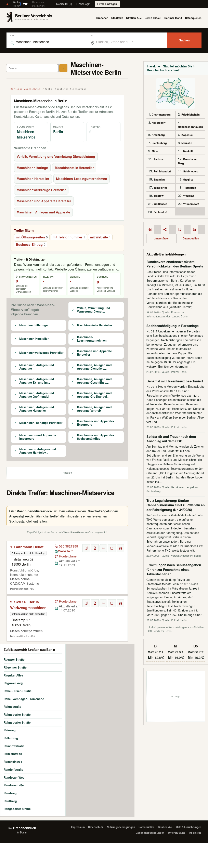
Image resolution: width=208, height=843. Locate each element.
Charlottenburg (161, 114)
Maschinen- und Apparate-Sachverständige (95, 436)
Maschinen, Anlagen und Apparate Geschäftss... (94, 380)
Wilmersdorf (191, 204)
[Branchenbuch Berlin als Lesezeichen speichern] (180, 229)
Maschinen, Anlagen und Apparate (43, 212)
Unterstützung (176, 832)
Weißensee (160, 204)
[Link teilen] (165, 229)
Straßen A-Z (165, 827)
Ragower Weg (13, 683)
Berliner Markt (173, 18)
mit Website (100, 237)
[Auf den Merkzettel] (95, 548)
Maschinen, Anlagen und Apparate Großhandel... (94, 394)
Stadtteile (117, 18)
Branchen (102, 18)
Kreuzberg (158, 135)
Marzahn (186, 143)
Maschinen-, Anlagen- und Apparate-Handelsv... (37, 451)
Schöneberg (190, 171)
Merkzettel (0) (64, 4)
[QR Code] (120, 548)
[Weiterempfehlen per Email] (112, 548)
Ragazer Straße (14, 659)
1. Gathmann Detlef (26, 547)
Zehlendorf (160, 212)
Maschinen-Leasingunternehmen (81, 178)
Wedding (188, 196)
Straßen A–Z (134, 18)
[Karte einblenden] (86, 548)
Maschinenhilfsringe (32, 167)
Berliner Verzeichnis (25, 89)
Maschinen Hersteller (33, 178)
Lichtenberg (159, 143)
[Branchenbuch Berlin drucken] (150, 229)
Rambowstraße (14, 746)
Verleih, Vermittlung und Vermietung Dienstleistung (56, 156)
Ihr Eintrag (195, 832)
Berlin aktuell (153, 18)
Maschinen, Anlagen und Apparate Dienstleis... (94, 366)
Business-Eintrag (31, 244)
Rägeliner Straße (15, 667)
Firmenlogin (83, 4)
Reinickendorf (162, 171)
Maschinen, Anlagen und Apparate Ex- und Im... (36, 380)
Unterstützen (161, 238)
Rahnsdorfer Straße (17, 714)
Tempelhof (160, 187)
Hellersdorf (159, 122)
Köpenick (187, 135)
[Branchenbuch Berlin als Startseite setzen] (194, 229)
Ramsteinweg (13, 762)
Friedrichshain (190, 114)
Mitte (155, 151)
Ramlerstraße (13, 754)
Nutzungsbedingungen (121, 827)
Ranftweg (10, 801)
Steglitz (188, 179)
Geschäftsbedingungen (150, 832)
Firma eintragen (107, 4)
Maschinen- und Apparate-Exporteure (95, 422)
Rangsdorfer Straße (17, 809)
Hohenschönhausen (190, 127)
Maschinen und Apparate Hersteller (44, 201)
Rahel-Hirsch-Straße (17, 691)
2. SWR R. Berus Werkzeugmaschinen (28, 604)
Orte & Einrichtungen (189, 827)
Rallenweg (11, 738)
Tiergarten (189, 187)
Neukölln (188, 151)
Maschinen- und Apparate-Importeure (37, 436)
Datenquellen (193, 18)
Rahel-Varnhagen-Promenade (24, 699)
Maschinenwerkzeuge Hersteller (41, 189)
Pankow (159, 159)
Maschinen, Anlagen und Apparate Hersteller (36, 408)
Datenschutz (95, 827)
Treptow (159, 196)
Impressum (78, 827)
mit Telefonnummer (69, 237)
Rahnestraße (12, 706)
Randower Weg (14, 777)
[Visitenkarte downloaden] (103, 548)
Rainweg (10, 730)
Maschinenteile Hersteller (74, 167)
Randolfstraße (13, 769)
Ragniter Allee (13, 675)
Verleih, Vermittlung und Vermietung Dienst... (93, 309)
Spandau (159, 179)
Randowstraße (14, 785)
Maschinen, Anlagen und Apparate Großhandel (36, 394)
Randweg (10, 793)
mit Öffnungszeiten (32, 237)
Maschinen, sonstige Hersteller (40, 423)
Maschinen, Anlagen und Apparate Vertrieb (94, 408)
